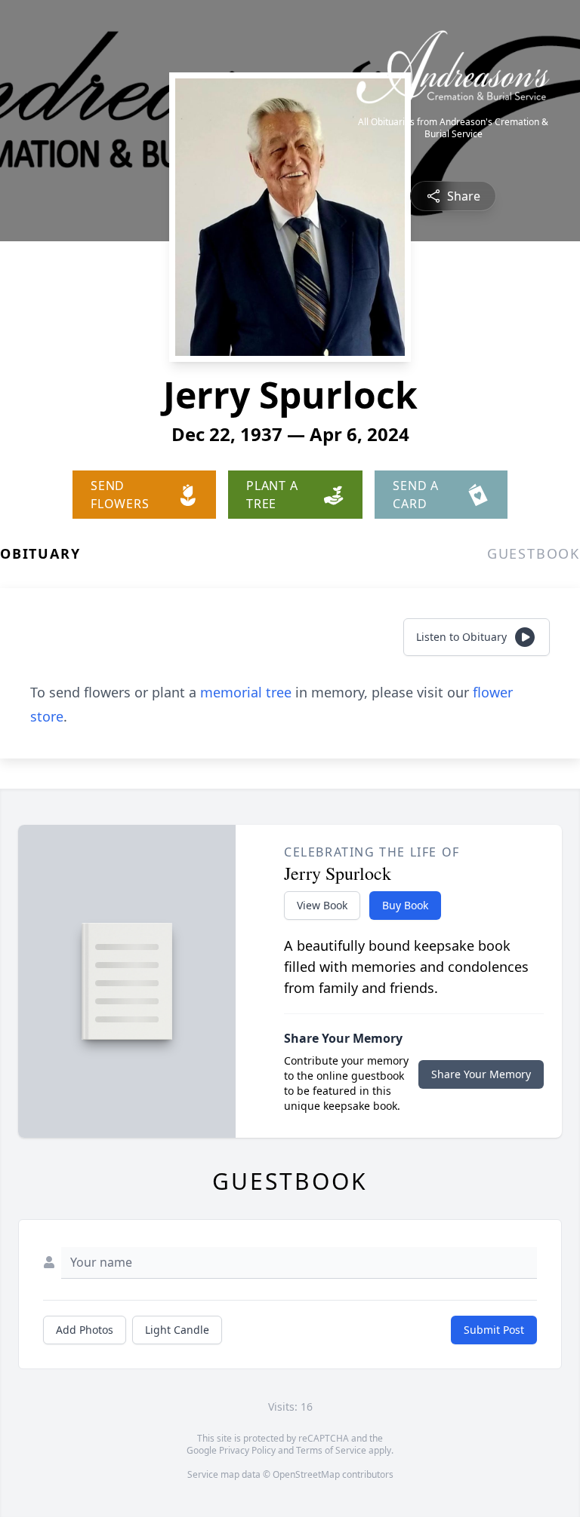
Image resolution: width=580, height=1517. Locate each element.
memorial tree (246, 692)
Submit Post (494, 1329)
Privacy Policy (247, 1450)
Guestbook (533, 553)
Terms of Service (331, 1450)
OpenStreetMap (306, 1474)
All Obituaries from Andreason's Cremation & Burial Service (453, 128)
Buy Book (405, 905)
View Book (322, 905)
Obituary (40, 553)
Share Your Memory (481, 1074)
